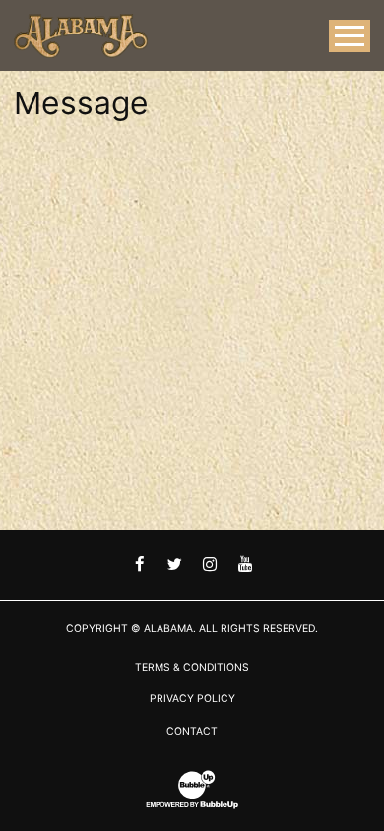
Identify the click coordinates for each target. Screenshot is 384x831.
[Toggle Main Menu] (349, 36)
